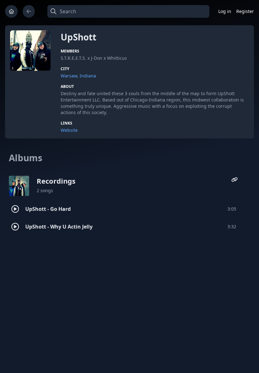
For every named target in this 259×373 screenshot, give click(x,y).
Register (245, 11)
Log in (224, 11)
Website (69, 130)
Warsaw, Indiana (78, 76)
